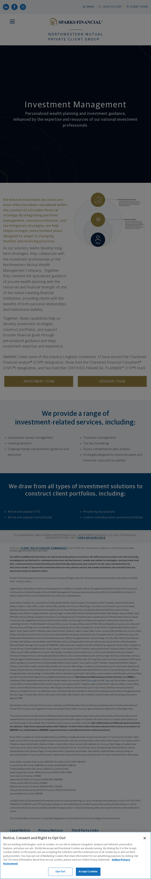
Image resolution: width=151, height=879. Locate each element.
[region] (75, 855)
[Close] (144, 838)
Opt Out (60, 871)
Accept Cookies (88, 871)
